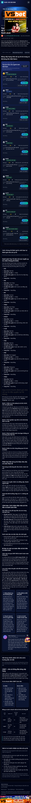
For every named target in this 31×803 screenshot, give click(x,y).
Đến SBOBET (24, 237)
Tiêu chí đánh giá (11, 789)
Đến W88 (25, 134)
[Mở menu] (28, 2)
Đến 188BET (24, 100)
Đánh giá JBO (24, 223)
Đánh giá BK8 (24, 154)
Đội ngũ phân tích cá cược (13, 35)
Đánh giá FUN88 (23, 119)
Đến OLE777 (24, 203)
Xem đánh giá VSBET (22, 85)
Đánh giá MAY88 (23, 171)
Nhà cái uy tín (4, 789)
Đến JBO (25, 220)
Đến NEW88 (24, 186)
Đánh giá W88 (24, 137)
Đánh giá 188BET (23, 102)
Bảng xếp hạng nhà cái (17, 52)
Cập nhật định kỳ (25, 66)
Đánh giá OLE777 (23, 205)
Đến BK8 (25, 151)
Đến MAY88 (24, 168)
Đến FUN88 (24, 117)
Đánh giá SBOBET (23, 240)
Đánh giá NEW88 (23, 188)
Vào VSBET (24, 82)
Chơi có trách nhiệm (20, 789)
